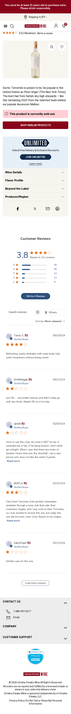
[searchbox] (20, 312)
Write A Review (35, 296)
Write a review (45, 33)
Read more (13, 461)
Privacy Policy (16, 700)
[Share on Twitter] (34, 208)
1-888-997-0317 (22, 611)
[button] (35, 17)
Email (16, 617)
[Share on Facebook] (18, 208)
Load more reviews (35, 583)
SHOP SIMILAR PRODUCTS (35, 125)
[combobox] (50, 321)
